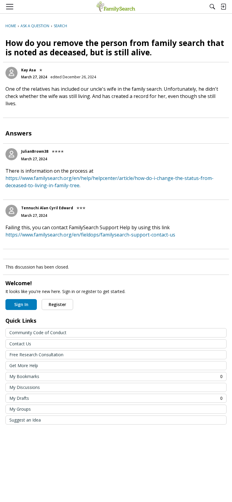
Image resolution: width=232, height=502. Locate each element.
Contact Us (20, 344)
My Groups (20, 409)
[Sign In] (223, 6)
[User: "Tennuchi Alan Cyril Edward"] (11, 211)
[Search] (212, 6)
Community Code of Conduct (37, 332)
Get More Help (23, 365)
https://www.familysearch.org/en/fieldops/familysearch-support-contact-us (90, 234)
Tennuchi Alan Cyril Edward (47, 207)
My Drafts (116, 398)
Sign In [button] (21, 304)
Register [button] (57, 304)
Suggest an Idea (25, 420)
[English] (116, 6)
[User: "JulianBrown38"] (11, 154)
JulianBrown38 (34, 151)
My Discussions (24, 387)
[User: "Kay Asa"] (11, 73)
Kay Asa (28, 70)
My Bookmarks (116, 376)
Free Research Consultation (36, 354)
